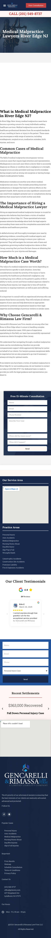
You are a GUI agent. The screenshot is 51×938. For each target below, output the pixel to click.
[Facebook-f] (4, 814)
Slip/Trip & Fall (8, 550)
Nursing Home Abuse (11, 544)
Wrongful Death (8, 553)
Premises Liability (9, 565)
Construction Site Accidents (13, 561)
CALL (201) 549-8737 (25, 13)
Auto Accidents (8, 538)
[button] (4, 5)
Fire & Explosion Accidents (13, 567)
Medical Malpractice (10, 541)
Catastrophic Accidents (11, 558)
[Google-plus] (9, 814)
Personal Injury (8, 535)
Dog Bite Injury (8, 547)
